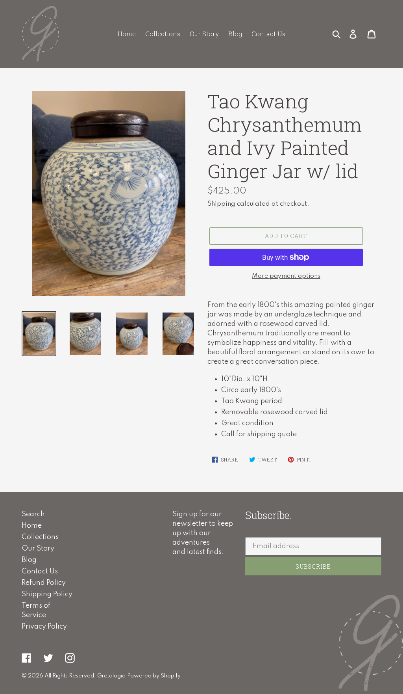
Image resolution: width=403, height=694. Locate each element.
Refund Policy (44, 582)
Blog (29, 560)
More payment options (286, 276)
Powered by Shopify (154, 676)
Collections (40, 537)
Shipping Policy (47, 594)
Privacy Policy (44, 626)
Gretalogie (111, 676)
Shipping (221, 204)
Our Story (38, 548)
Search (33, 514)
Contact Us (40, 571)
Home (32, 525)
